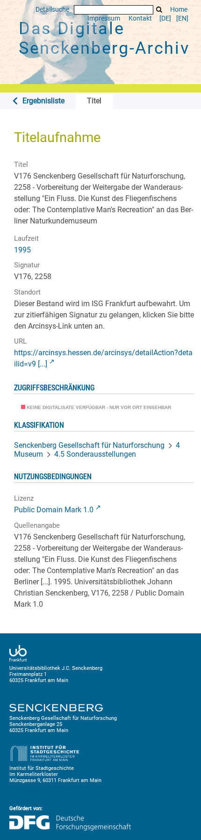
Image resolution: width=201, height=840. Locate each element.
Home (178, 10)
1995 (22, 249)
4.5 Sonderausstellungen (95, 454)
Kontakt (140, 18)
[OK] (159, 9)
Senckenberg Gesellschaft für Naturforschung (89, 445)
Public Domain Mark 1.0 (53, 509)
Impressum (103, 18)
